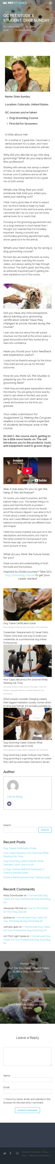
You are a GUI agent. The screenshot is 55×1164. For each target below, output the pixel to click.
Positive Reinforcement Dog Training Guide (26, 877)
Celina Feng (13, 26)
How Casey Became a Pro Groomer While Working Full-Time (26, 855)
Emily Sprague (9, 627)
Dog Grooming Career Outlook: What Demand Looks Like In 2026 (23, 863)
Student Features (24, 30)
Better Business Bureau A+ (40, 1156)
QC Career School (10, 687)
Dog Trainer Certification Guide (19, 623)
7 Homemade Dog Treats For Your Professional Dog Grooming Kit (26, 899)
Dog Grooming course (20, 575)
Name (7, 1075)
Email (7, 1087)
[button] (50, 2)
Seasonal (31, 750)
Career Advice (23, 687)
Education (31, 627)
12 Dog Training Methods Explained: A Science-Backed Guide (23, 871)
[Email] (9, 804)
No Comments (42, 627)
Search (7, 825)
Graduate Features (17, 690)
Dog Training (21, 627)
